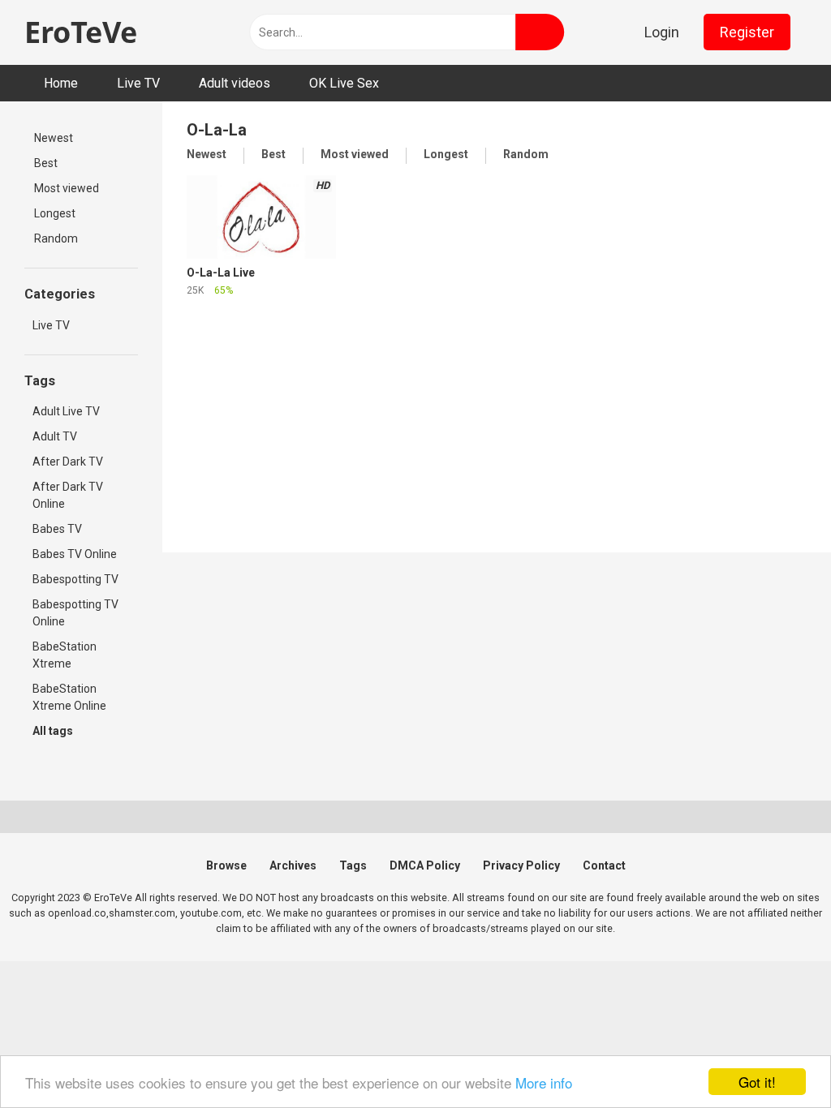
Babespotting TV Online (75, 613)
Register (747, 32)
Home (61, 83)
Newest (53, 137)
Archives (292, 865)
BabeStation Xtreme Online (69, 697)
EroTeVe (80, 32)
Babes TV (57, 528)
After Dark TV (67, 461)
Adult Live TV (66, 411)
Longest (54, 213)
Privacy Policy (521, 865)
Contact (604, 865)
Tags (353, 865)
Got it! (757, 1081)
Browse (226, 865)
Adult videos (234, 83)
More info (543, 1082)
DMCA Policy (425, 865)
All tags (52, 730)
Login (661, 32)
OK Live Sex (344, 83)
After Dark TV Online (67, 495)
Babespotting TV (75, 579)
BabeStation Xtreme (64, 655)
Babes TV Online (74, 554)
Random (56, 238)
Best (46, 163)
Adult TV (54, 436)
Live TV (138, 83)
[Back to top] (782, 1067)
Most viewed (66, 188)
